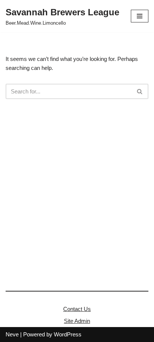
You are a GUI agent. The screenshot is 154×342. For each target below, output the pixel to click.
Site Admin (77, 321)
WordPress (67, 334)
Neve (12, 334)
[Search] (140, 91)
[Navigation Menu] (139, 16)
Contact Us (77, 309)
